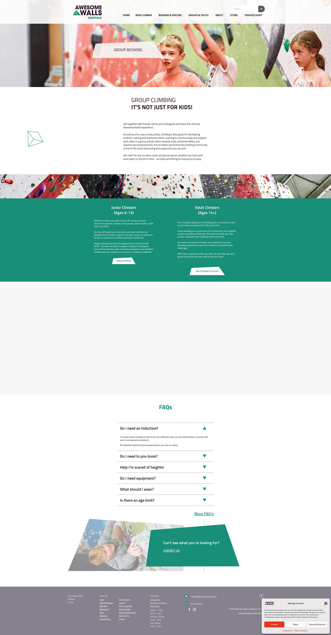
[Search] (261, 9)
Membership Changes (158, 603)
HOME (126, 15)
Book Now (103, 606)
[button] (326, 603)
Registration (154, 606)
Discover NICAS (124, 260)
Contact (122, 619)
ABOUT (219, 15)
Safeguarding (155, 599)
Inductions (103, 615)
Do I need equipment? (138, 478)
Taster (102, 612)
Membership (104, 609)
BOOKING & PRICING (170, 15)
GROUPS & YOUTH (198, 15)
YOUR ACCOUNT (253, 15)
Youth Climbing (124, 599)
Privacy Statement (300, 630)
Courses (122, 602)
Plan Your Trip (124, 615)
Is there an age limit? (137, 500)
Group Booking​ (105, 619)
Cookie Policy (288, 630)
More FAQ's (204, 514)
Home (102, 599)
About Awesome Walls (127, 612)
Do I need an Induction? (139, 428)
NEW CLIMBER (144, 15)
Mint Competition (125, 606)
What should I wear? (137, 489)
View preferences (317, 624)
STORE (234, 15)
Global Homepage (106, 602)
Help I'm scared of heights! (142, 467)
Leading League (125, 609)
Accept (274, 624)
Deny (295, 624)
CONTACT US (171, 550)
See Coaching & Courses (207, 271)
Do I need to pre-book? (139, 456)
